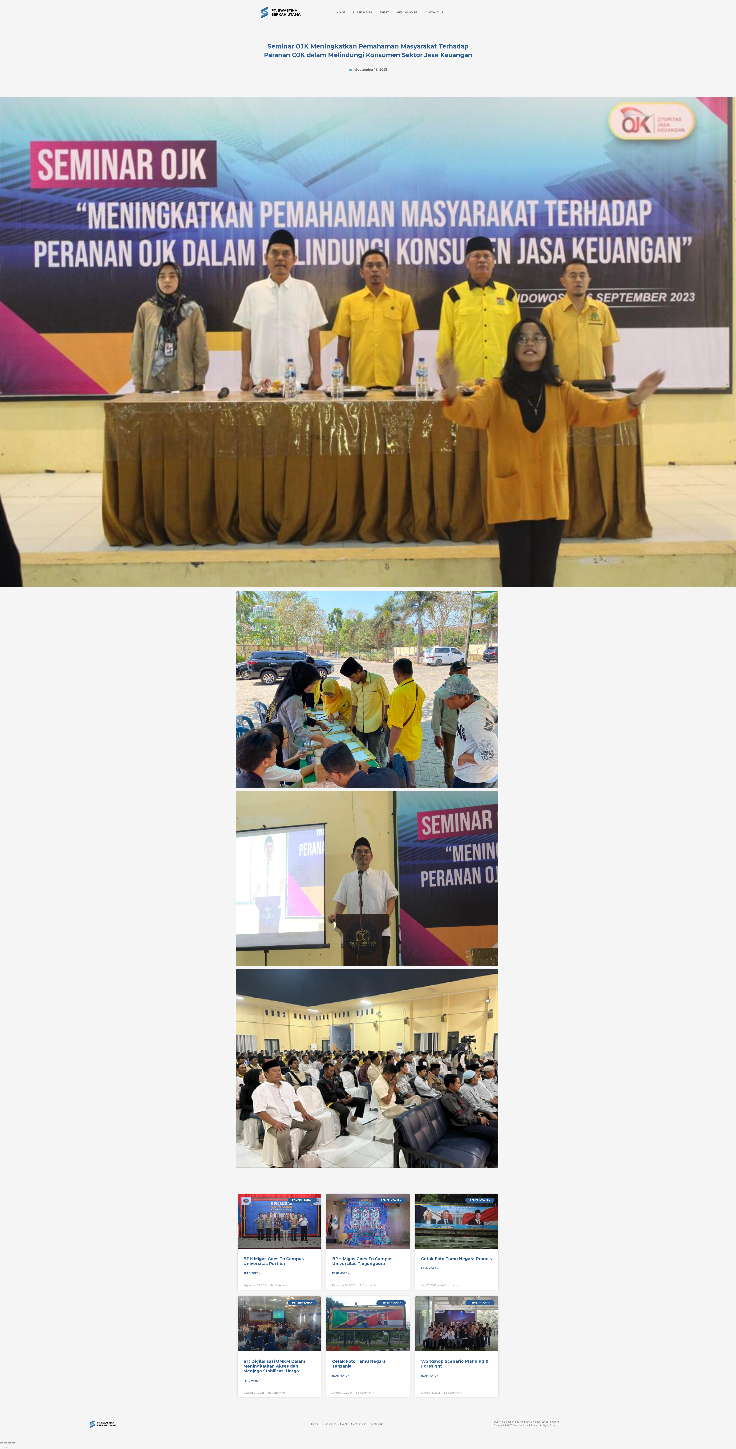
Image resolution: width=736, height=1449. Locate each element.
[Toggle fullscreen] (9, 1442)
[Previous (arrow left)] (1, 1447)
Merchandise (407, 12)
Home (340, 12)
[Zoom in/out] (13, 1442)
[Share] (5, 1442)
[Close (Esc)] (1, 1442)
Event (384, 12)
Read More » (251, 1273)
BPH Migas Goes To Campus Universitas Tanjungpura (362, 1261)
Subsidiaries (362, 12)
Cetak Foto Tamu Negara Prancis (456, 1258)
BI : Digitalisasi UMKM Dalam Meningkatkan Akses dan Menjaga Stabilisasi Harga (274, 1366)
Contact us (434, 12)
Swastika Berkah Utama (525, 1425)
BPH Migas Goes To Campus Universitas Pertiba (273, 1261)
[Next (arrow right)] (5, 1447)
